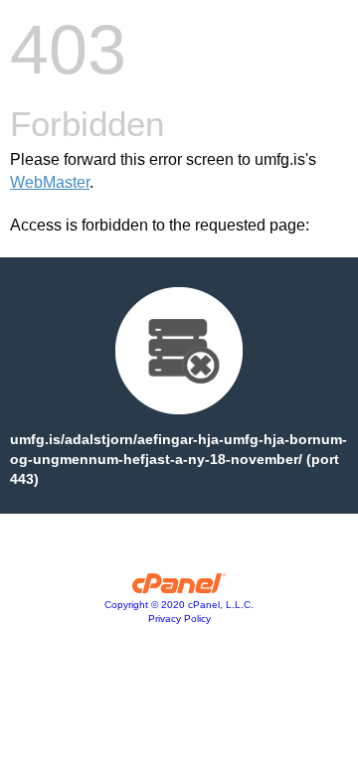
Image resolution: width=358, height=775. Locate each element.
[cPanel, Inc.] (179, 588)
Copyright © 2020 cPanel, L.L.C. (179, 604)
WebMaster (50, 182)
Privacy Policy (179, 618)
